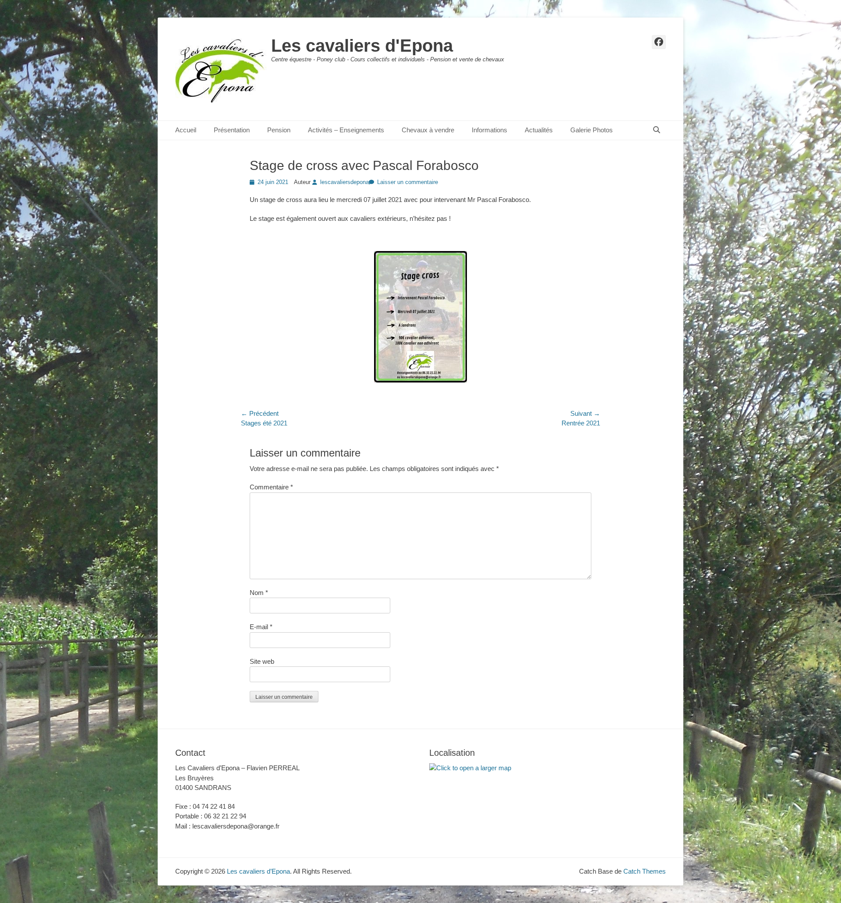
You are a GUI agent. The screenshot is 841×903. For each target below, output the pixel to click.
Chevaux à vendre (428, 130)
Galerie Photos (591, 130)
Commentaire (271, 487)
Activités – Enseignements (346, 130)
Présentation (232, 130)
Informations (489, 130)
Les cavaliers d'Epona (362, 45)
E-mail (261, 626)
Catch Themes (644, 871)
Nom (259, 592)
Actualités (539, 130)
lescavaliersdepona (344, 182)
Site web (262, 661)
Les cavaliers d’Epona (258, 871)
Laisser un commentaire (407, 182)
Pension (278, 130)
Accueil (185, 130)
